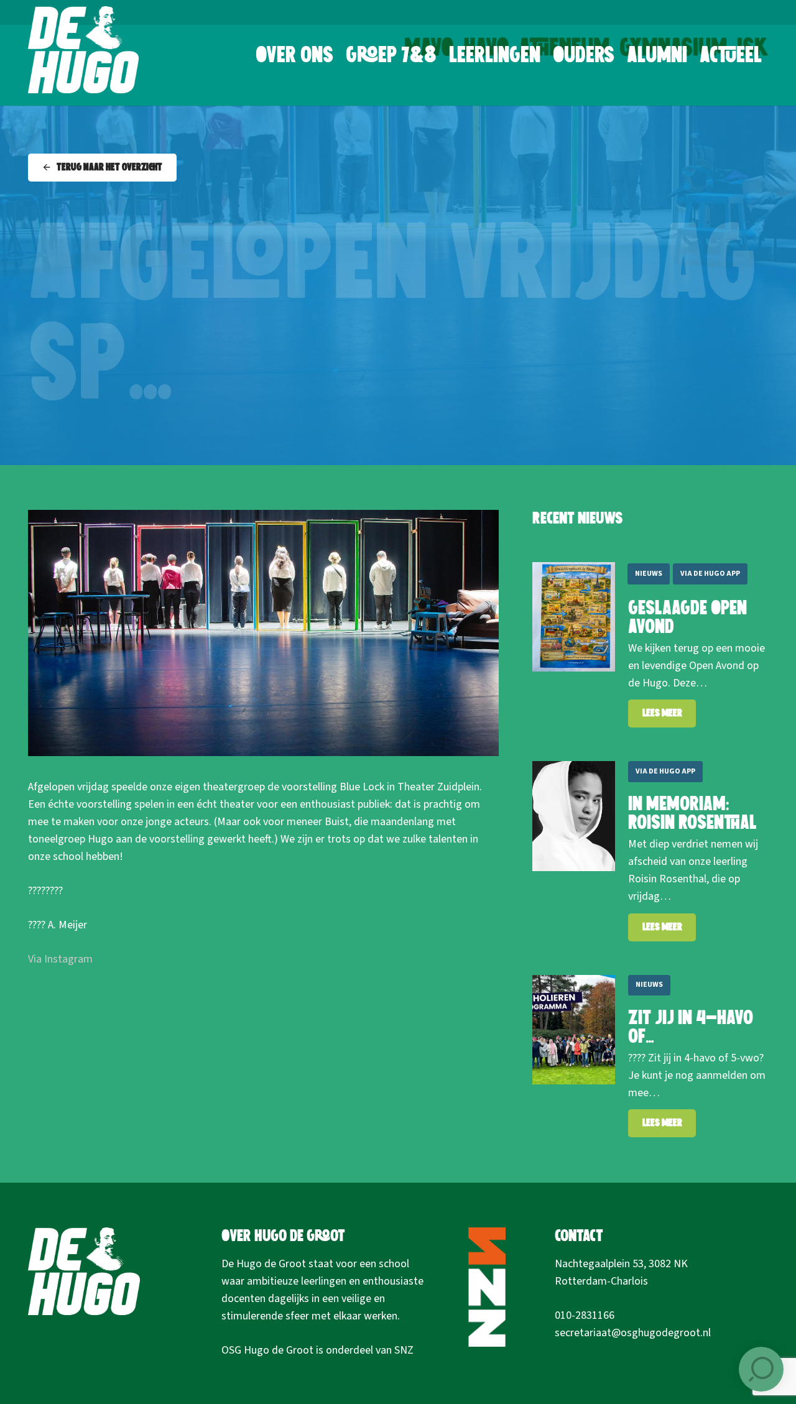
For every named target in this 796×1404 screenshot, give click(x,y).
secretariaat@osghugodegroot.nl (633, 1333)
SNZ (404, 1350)
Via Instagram (60, 959)
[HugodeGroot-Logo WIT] (83, 49)
